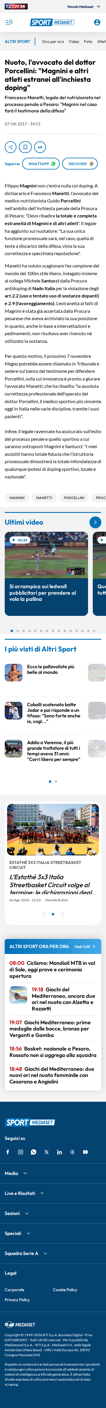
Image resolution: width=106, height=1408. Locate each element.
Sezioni (12, 1213)
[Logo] (53, 22)
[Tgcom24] (16, 6)
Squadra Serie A (21, 1253)
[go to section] (95, 522)
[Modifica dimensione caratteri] (40, 147)
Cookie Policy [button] (65, 1289)
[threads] (72, 1152)
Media (11, 1173)
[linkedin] (59, 1152)
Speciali (13, 1233)
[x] (46, 1152)
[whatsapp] (34, 1152)
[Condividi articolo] (10, 147)
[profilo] (97, 22)
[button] (53, 22)
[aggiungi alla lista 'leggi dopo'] (25, 147)
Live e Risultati (20, 1193)
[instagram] (21, 1152)
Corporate (14, 1289)
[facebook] (8, 1152)
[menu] (9, 22)
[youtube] (85, 1152)
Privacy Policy (17, 1299)
